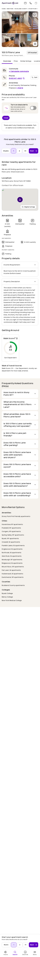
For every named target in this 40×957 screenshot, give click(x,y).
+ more (19, 88)
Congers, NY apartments (11, 531)
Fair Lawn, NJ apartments (11, 570)
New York (10, 8)
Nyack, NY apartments (10, 538)
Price (16, 61)
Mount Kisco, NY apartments (13, 567)
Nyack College (7, 593)
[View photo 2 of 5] (11, 40)
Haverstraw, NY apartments (12, 524)
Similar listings (25, 61)
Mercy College (7, 597)
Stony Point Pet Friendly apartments (16, 516)
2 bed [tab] (6, 118)
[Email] (25, 3)
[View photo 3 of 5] (29, 40)
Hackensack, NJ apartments (12, 574)
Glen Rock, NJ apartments (12, 556)
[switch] (20, 108)
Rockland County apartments (13, 585)
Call (35, 77)
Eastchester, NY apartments (12, 577)
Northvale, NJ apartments (11, 552)
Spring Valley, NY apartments (13, 535)
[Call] (30, 3)
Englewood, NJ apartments (12, 549)
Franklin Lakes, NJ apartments (13, 545)
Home (4, 8)
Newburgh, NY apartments (12, 559)
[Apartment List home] (10, 3)
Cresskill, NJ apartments (11, 542)
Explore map (29, 207)
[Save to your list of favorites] (34, 15)
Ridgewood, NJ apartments (12, 563)
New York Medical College (12, 600)
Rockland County (21, 8)
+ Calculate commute (19, 71)
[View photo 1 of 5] (20, 22)
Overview (7, 61)
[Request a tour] (36, 3)
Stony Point (32, 8)
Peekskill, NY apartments (11, 528)
